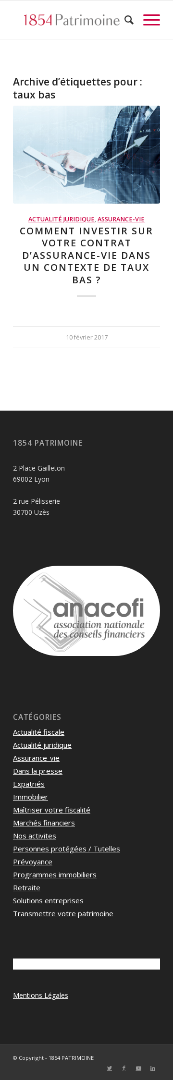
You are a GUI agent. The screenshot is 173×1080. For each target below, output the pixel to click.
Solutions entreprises (48, 900)
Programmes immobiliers (55, 874)
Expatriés (29, 784)
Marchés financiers (44, 822)
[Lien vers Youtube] (138, 1068)
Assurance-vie (121, 219)
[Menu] (147, 19)
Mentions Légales (40, 995)
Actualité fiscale (38, 732)
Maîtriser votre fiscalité (51, 809)
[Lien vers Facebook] (124, 1068)
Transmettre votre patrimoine (63, 913)
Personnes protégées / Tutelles (66, 848)
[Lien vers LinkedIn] (153, 1068)
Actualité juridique (61, 219)
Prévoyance (32, 861)
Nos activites (34, 835)
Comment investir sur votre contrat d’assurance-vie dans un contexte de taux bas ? (86, 255)
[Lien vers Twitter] (109, 1068)
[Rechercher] (124, 19)
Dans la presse (37, 771)
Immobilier (30, 796)
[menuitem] (124, 19)
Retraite (26, 887)
